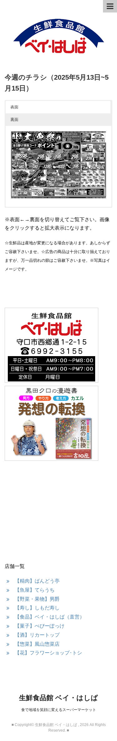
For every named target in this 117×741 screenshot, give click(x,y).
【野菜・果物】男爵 (37, 599)
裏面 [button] (14, 119)
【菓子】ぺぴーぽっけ (40, 626)
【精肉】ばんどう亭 (37, 581)
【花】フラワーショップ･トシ (48, 652)
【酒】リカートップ (37, 635)
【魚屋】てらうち (35, 590)
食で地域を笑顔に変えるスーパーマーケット (58, 710)
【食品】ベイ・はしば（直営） (50, 616)
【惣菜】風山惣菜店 (37, 644)
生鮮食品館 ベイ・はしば (58, 698)
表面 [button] (14, 107)
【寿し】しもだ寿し (37, 607)
